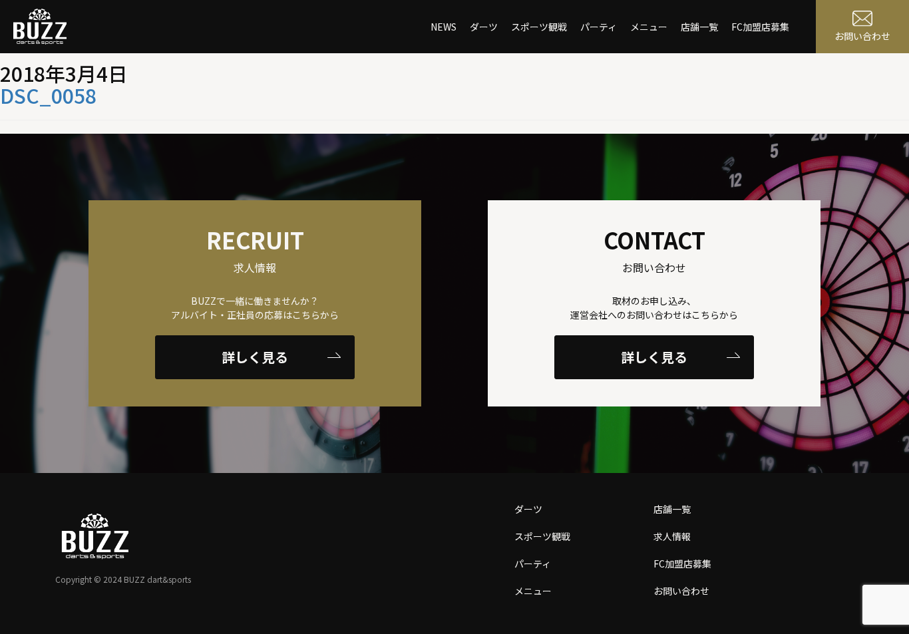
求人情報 (672, 536)
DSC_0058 (48, 95)
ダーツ (484, 26)
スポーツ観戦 (539, 26)
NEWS (443, 26)
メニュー (648, 26)
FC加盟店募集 (760, 26)
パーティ (598, 26)
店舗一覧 (699, 26)
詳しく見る (255, 357)
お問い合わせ (681, 590)
